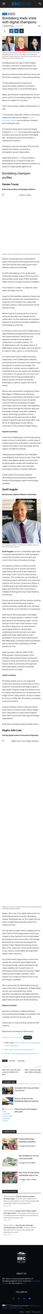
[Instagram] (19, 1298)
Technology (11, 14)
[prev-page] (3, 1119)
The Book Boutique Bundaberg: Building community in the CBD (28, 1140)
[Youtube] (29, 1298)
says (19, 158)
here (24, 1283)
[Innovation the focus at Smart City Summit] (7, 1090)
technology (21, 1061)
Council (5, 1104)
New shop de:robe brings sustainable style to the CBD (29, 1174)
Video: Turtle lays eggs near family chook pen (32, 1071)
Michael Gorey (9, 26)
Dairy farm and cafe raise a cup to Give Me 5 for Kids (11, 1072)
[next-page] (7, 1119)
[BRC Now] (21, 4)
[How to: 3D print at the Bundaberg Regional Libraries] (7, 1101)
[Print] (21, 31)
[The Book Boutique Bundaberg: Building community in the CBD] (10, 1144)
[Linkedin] (16, 31)
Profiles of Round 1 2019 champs (12, 1037)
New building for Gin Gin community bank (29, 1157)
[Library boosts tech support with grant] (7, 1116)
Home (4, 10)
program (14, 132)
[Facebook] (11, 31)
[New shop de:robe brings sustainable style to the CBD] (10, 1177)
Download (28, 1037)
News (10, 10)
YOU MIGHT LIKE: (9, 1082)
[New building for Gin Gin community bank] (10, 1161)
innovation (12, 1061)
